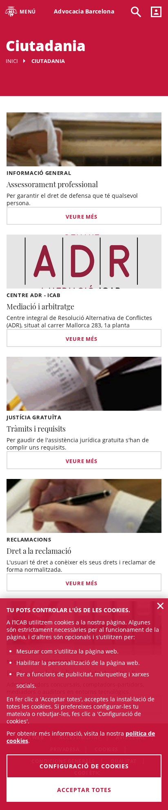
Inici (12, 61)
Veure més (81, 216)
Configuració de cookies (84, 766)
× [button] (160, 605)
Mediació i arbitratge (40, 306)
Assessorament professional (52, 184)
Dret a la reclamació (39, 551)
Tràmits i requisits (36, 429)
